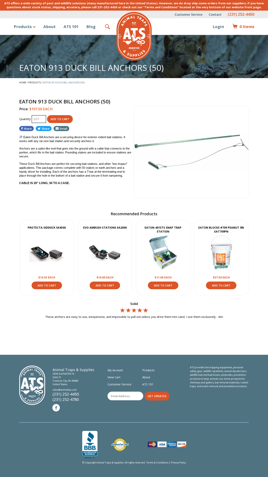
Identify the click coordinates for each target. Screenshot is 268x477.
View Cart (114, 377)
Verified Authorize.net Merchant (120, 444)
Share (28, 128)
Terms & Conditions (157, 462)
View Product (46, 252)
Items (243, 26)
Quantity (25, 119)
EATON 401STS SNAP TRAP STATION (163, 229)
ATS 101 (71, 26)
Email (63, 128)
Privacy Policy (178, 462)
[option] (191, 152)
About (49, 26)
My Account (115, 370)
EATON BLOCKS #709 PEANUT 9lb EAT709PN (221, 229)
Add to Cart (46, 285)
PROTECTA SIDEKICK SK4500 (47, 227)
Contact (215, 14)
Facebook (56, 407)
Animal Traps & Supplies (134, 36)
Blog (91, 26)
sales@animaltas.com (65, 389)
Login (218, 26)
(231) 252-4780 (66, 399)
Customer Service (188, 14)
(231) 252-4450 (241, 14)
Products (23, 26)
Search (107, 26)
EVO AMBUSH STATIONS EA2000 (105, 227)
